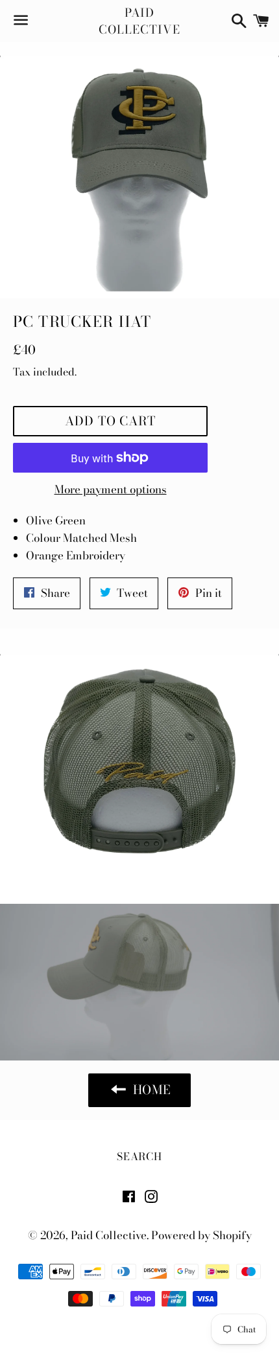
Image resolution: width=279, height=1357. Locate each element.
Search (139, 1156)
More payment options (111, 489)
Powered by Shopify (201, 1235)
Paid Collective (139, 21)
